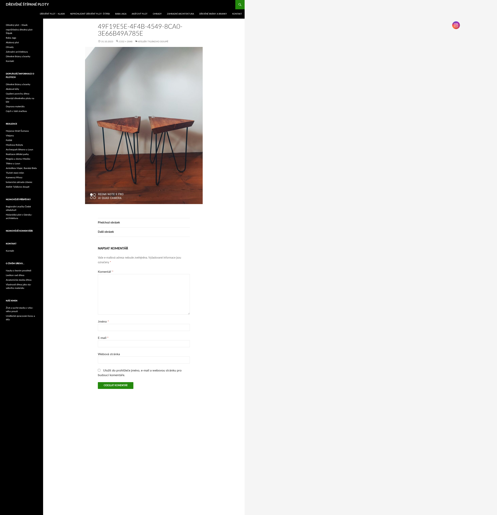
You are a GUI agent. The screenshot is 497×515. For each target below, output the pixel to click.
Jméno (103, 321)
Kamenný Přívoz (14, 177)
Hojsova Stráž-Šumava (17, 131)
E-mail (103, 337)
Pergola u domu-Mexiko (18, 159)
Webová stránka (109, 354)
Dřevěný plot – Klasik (52, 14)
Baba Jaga (120, 14)
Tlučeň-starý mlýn (15, 173)
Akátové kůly (12, 89)
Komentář (105, 271)
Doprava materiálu (15, 106)
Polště (9, 140)
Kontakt (237, 14)
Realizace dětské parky (17, 154)
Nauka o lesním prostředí (18, 270)
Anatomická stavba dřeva (18, 280)
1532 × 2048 (125, 41)
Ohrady (157, 14)
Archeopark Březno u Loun (19, 149)
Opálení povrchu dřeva (17, 94)
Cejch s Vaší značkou (16, 111)
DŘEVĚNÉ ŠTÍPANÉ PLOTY (27, 4)
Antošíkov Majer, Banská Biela (21, 168)
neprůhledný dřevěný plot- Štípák (90, 14)
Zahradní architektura (180, 14)
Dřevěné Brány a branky (213, 14)
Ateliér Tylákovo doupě (153, 41)
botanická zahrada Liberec (19, 182)
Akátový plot (140, 14)
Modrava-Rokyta (14, 145)
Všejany (10, 135)
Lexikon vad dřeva (15, 275)
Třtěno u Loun (13, 163)
